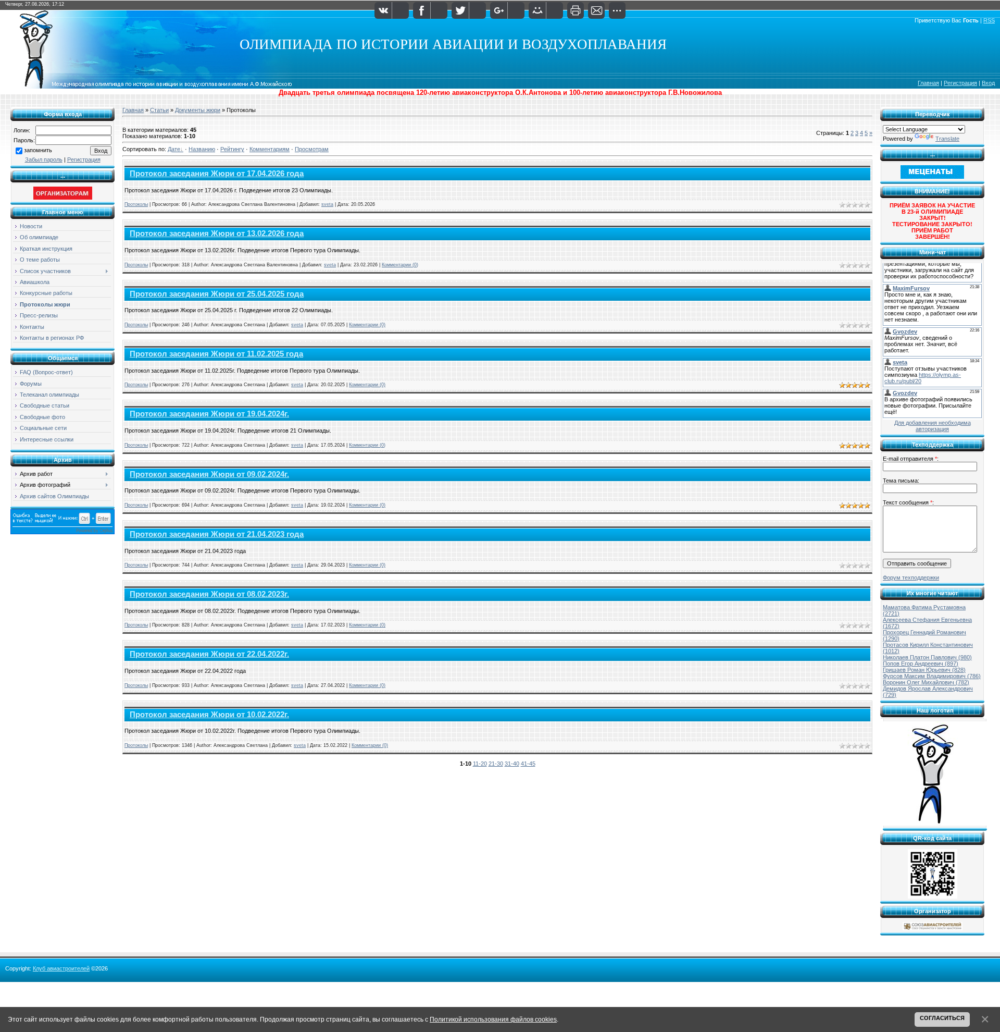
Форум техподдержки (911, 577)
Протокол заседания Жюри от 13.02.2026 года (217, 233)
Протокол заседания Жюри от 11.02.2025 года (216, 354)
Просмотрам (312, 149)
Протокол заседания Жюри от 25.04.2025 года (217, 294)
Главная (928, 83)
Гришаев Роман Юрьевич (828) (924, 670)
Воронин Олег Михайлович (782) (926, 682)
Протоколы (136, 204)
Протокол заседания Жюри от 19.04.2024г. (209, 414)
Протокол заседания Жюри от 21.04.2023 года (217, 534)
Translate (947, 139)
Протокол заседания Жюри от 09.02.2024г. (209, 474)
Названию (202, 149)
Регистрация (960, 83)
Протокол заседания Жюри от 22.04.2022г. (209, 654)
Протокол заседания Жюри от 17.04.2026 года (217, 173)
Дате (174, 149)
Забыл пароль (44, 159)
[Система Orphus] (62, 532)
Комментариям (269, 149)
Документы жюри (197, 110)
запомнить (38, 150)
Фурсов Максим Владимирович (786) (932, 676)
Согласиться (942, 1018)
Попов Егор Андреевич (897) (920, 663)
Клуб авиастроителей (61, 968)
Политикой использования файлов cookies (493, 1019)
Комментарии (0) (400, 264)
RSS (989, 20)
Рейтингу (232, 149)
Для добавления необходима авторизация (932, 426)
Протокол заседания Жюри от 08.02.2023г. (209, 594)
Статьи (159, 110)
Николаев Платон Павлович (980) (927, 657)
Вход (988, 83)
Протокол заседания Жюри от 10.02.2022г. (209, 714)
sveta (327, 204)
